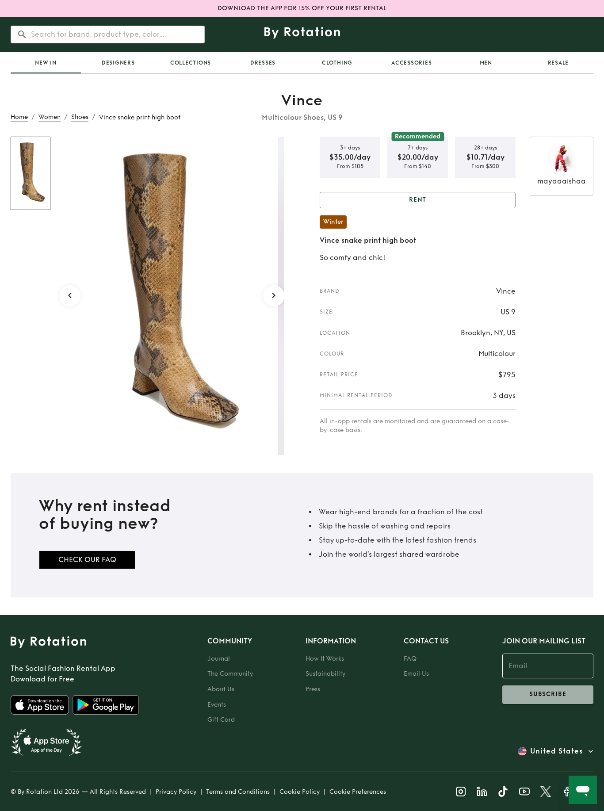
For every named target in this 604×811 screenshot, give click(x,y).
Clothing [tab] (337, 63)
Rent (418, 199)
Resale (558, 63)
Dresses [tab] (262, 63)
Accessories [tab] (411, 63)
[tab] (46, 62)
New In (46, 63)
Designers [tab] (118, 63)
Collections (190, 63)
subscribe (547, 694)
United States (556, 751)
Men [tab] (486, 63)
